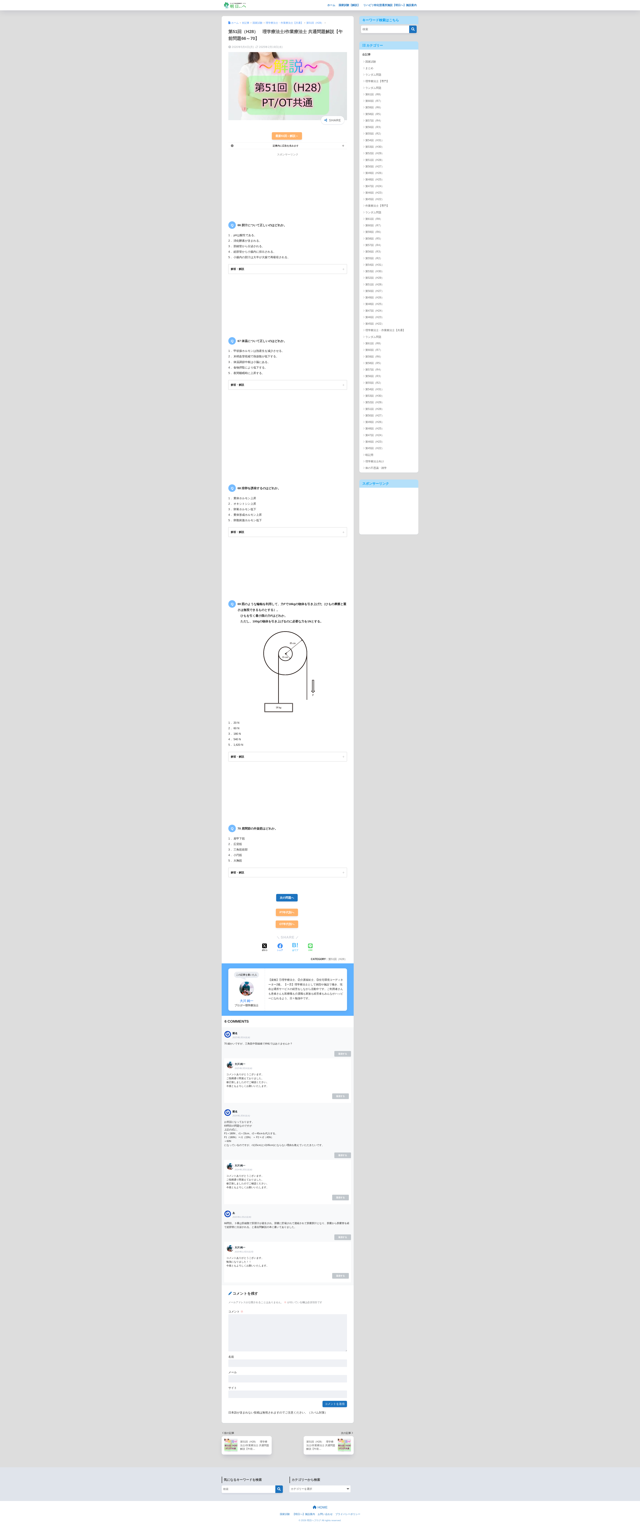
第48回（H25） (374, 179)
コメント (235, 1311)
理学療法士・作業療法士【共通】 (385, 330)
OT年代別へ (286, 924)
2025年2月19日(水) (241, 1037)
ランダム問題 (373, 74)
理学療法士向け (374, 461)
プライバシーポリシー (347, 1514)
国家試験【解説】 (349, 5)
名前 (231, 1356)
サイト (232, 1387)
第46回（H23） (374, 192)
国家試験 (370, 61)
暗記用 (369, 454)
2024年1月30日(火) (241, 1116)
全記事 (366, 54)
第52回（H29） (374, 153)
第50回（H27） (374, 166)
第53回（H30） (374, 146)
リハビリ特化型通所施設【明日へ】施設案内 (390, 5)
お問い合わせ (325, 1514)
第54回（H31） (374, 140)
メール (232, 1372)
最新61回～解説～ (287, 136)
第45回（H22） (374, 199)
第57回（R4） (373, 120)
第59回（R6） (373, 107)
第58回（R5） (373, 114)
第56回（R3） (373, 127)
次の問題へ (287, 897)
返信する (342, 1053)
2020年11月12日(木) (241, 1217)
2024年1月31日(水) (243, 1169)
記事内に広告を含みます (285, 145)
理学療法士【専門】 (377, 81)
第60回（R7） (373, 100)
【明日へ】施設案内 (303, 1514)
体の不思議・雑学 (376, 467)
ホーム (331, 5)
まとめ (369, 68)
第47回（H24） (374, 186)
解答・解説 (237, 268)
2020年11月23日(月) (244, 1252)
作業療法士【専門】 (377, 205)
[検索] (413, 29)
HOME (322, 1507)
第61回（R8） (373, 94)
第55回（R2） (373, 133)
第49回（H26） (374, 173)
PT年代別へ (287, 912)
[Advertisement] (256, 184)
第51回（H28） (337, 959)
